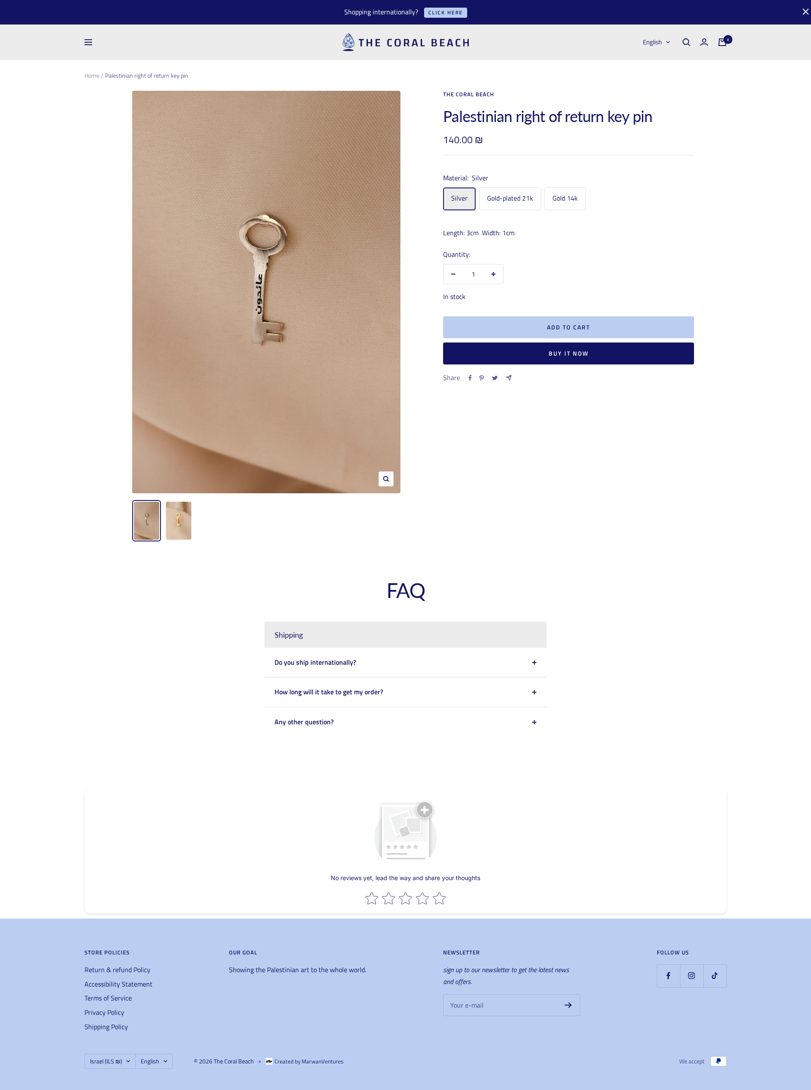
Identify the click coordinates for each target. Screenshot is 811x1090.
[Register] (568, 1005)
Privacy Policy (104, 1012)
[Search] (686, 42)
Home (91, 75)
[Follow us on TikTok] (715, 975)
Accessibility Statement (118, 984)
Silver (459, 198)
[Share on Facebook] (470, 378)
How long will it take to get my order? (329, 692)
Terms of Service (108, 998)
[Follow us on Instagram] (691, 975)
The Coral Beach (468, 94)
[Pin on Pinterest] (481, 378)
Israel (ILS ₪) (106, 1061)
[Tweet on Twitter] (494, 378)
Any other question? (304, 722)
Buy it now (569, 353)
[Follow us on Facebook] (668, 975)
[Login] (704, 42)
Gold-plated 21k (510, 198)
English (652, 42)
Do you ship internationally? (315, 662)
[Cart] (722, 42)
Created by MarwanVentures (309, 1061)
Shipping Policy (106, 1027)
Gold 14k (565, 198)
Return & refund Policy (117, 970)
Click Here (445, 12)
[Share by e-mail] (509, 378)
